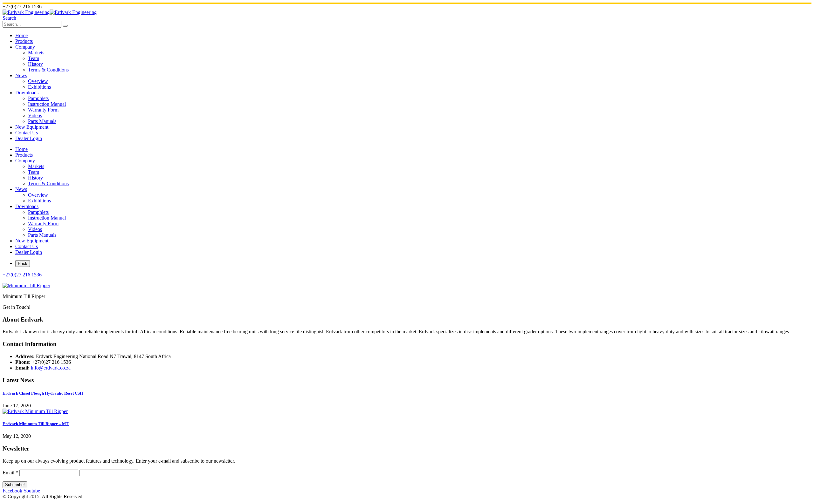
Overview (38, 81)
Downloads (26, 92)
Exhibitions (39, 87)
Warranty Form (43, 109)
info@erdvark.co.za (51, 367)
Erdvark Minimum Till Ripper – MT (36, 423)
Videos (35, 115)
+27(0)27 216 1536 (22, 274)
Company (25, 47)
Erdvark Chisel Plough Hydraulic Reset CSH (43, 393)
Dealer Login (28, 138)
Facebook (12, 490)
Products (24, 41)
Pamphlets (38, 98)
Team (33, 58)
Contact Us (26, 132)
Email (10, 472)
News (21, 75)
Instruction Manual (47, 104)
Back (22, 263)
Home (21, 35)
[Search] (65, 26)
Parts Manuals (42, 121)
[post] (35, 411)
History (35, 64)
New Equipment (31, 127)
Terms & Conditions (48, 69)
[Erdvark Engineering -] (50, 12)
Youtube (31, 490)
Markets (36, 52)
